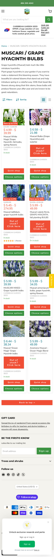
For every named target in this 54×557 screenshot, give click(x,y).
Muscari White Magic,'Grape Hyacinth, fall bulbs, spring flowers (13, 140)
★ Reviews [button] (51, 281)
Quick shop (14, 170)
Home (4, 46)
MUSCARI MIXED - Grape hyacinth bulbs (14, 289)
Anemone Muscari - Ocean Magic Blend (39, 349)
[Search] (49, 19)
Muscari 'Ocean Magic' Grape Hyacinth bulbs (11, 351)
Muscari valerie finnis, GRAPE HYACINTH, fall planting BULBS (40, 215)
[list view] (50, 100)
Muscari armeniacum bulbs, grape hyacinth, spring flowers (40, 290)
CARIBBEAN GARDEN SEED (12, 148)
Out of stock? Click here (40, 151)
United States (26, 486)
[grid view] (43, 100)
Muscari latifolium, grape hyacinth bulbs (13, 213)
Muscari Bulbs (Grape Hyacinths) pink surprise (40, 139)
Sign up (44, 451)
